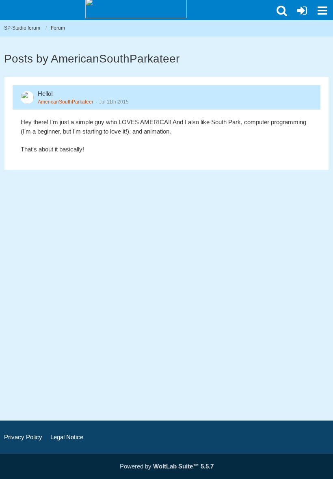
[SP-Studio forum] (136, 8)
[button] (282, 10)
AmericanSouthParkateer (65, 102)
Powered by (167, 466)
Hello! (45, 93)
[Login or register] (302, 10)
